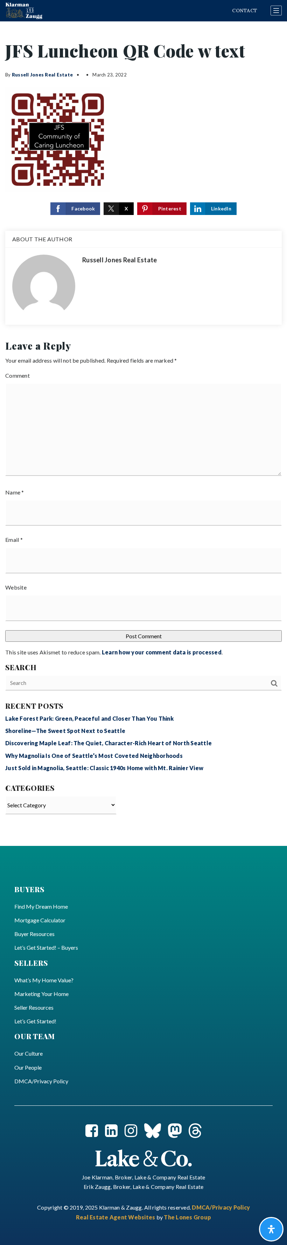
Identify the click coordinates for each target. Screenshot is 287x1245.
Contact (244, 10)
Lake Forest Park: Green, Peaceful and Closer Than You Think (89, 718)
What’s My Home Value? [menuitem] (44, 980)
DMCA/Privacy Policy (221, 1207)
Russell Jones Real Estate (42, 75)
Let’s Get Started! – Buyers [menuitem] (46, 947)
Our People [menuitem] (28, 1067)
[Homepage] (23, 11)
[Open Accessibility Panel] (271, 1229)
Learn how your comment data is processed (162, 652)
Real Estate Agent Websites (116, 1217)
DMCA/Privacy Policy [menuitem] (41, 1081)
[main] (143, 433)
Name (14, 492)
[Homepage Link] (143, 1157)
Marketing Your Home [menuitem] (41, 993)
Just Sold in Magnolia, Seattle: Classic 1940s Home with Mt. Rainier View (104, 768)
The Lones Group (187, 1217)
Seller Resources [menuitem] (34, 1007)
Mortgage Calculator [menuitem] (39, 920)
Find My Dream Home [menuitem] (41, 906)
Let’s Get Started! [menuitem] (35, 1021)
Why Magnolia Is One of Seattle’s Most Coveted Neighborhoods (94, 755)
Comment (17, 375)
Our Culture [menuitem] (28, 1053)
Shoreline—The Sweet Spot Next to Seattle (65, 730)
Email (14, 539)
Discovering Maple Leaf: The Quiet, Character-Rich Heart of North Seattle (108, 743)
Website (16, 587)
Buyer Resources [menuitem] (34, 933)
